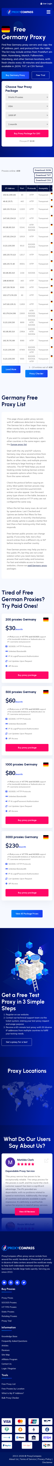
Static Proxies (8, 1311)
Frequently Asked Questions (14, 1341)
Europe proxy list (19, 444)
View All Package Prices (27, 913)
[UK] (25, 1089)
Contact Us (7, 1364)
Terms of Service (28, 1459)
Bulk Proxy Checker (10, 1398)
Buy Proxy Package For (27, 133)
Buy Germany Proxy (15, 75)
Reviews (6, 1350)
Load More (11, 369)
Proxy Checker (36, 373)
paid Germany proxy (37, 565)
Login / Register (9, 1368)
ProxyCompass (34, 1456)
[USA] (11, 1093)
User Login (47, 4)
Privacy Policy (44, 1459)
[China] (41, 1095)
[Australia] (46, 1106)
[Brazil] (19, 1103)
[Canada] (9, 1089)
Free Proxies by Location (13, 1388)
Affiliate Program (9, 1359)
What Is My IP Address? (13, 1393)
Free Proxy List (9, 1384)
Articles (5, 1345)
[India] (37, 1098)
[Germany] (28, 1091)
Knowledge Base (9, 1336)
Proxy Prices (7, 1298)
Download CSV (43, 180)
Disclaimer (47, 1462)
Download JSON (43, 170)
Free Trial (40, 75)
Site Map (6, 1354)
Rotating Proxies (9, 1316)
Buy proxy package (27, 675)
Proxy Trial (6, 1321)
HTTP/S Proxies (9, 1307)
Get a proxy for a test (17, 1042)
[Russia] (39, 1089)
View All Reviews (27, 1211)
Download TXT (43, 175)
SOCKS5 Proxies (9, 1302)
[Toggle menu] (48, 12)
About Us (13, 1459)
